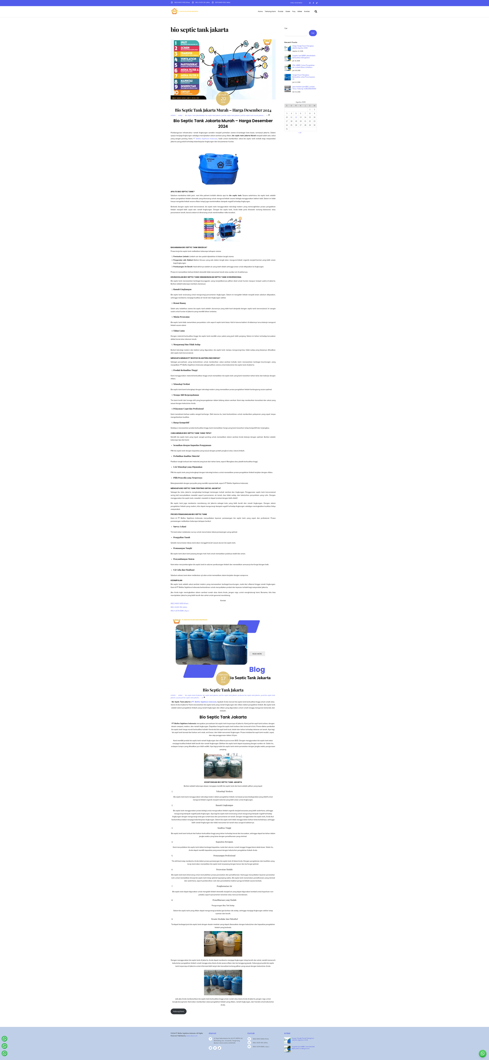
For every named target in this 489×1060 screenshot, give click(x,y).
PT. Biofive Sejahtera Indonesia (204, 702)
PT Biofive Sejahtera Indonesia (205, 139)
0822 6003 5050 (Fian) (179, 603)
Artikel (299, 11)
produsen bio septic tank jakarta (249, 695)
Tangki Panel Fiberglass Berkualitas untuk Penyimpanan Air (303, 77)
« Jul (299, 133)
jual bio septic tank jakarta (230, 115)
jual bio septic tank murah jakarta (251, 115)
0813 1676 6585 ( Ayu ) (180, 611)
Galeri (288, 11)
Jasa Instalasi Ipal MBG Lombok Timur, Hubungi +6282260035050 (304, 88)
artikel (180, 115)
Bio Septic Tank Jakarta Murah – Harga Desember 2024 (223, 110)
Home (260, 11)
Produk (280, 11)
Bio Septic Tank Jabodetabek (195, 115)
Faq (293, 11)
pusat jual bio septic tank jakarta (187, 698)
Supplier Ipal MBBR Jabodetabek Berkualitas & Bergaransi (303, 57)
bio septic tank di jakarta (193, 695)
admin (173, 115)
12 (296, 117)
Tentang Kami (270, 11)
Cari (285, 28)
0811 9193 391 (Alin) (179, 607)
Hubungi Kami (178, 1011)
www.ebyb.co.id (191, 1036)
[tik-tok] (219, 1048)
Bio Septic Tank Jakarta (223, 689)
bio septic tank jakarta (213, 115)
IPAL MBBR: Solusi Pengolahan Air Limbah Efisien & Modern (303, 66)
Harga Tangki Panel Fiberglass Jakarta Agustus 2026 (303, 47)
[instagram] (210, 1048)
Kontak (307, 11)
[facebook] (215, 1048)
